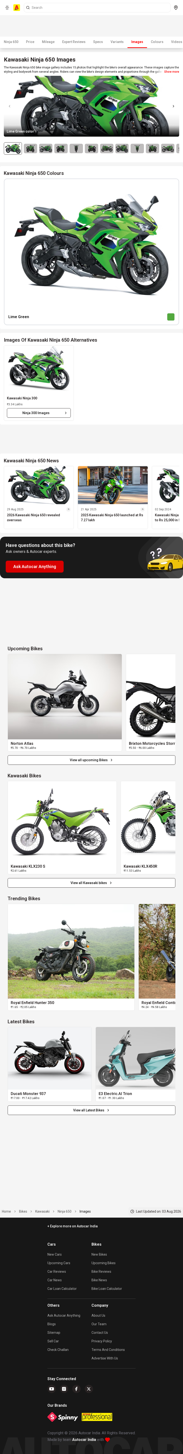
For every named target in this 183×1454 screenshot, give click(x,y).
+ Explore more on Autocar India (72, 1226)
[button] (39, 369)
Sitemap (53, 1332)
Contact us (100, 1332)
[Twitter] (89, 1389)
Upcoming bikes (104, 1263)
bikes (23, 1211)
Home (6, 1211)
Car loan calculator (62, 1289)
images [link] (85, 1211)
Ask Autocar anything (63, 1315)
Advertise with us (105, 1358)
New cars (54, 1254)
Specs (98, 42)
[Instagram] (64, 1389)
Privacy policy (102, 1341)
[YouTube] (51, 1389)
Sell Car (53, 1341)
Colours (157, 42)
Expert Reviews (74, 42)
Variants (117, 42)
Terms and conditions (108, 1350)
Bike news (99, 1280)
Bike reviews (101, 1271)
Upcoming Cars (58, 1263)
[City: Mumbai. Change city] (176, 7)
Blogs (51, 1324)
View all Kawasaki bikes (89, 883)
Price (30, 42)
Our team (99, 1324)
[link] (65, 696)
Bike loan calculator (107, 1289)
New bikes (99, 1254)
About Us (98, 1315)
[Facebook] (76, 1389)
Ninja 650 (11, 42)
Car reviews (56, 1271)
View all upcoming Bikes (89, 760)
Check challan (58, 1350)
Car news (54, 1280)
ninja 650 (64, 1211)
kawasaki (42, 1211)
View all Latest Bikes (88, 1110)
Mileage (48, 42)
